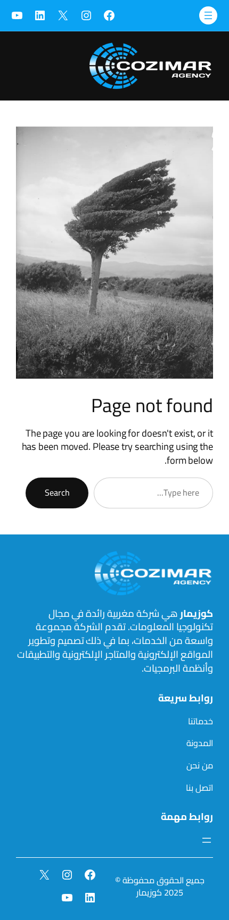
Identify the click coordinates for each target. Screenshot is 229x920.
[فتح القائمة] (208, 15)
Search (57, 492)
